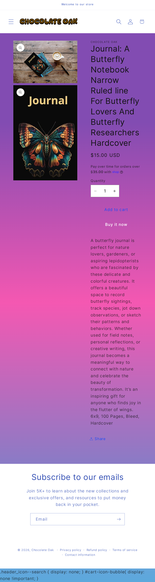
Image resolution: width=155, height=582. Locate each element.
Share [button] (100, 438)
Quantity (98, 181)
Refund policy (97, 550)
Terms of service (124, 550)
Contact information (80, 554)
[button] (11, 21)
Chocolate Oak (42, 550)
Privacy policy (70, 550)
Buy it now (116, 224)
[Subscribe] (119, 519)
